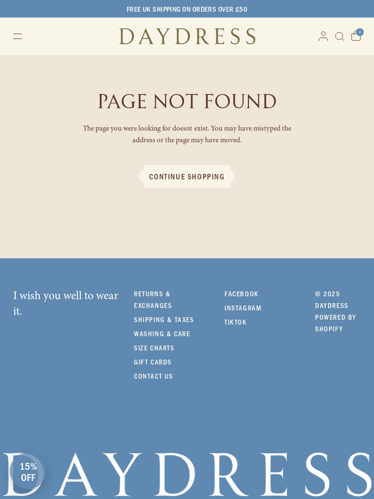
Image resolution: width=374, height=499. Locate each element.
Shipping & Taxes (164, 319)
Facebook (241, 293)
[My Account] (323, 36)
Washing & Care (162, 333)
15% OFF (28, 471)
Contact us (153, 376)
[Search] (340, 36)
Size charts (154, 347)
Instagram (243, 307)
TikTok (235, 321)
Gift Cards (153, 361)
